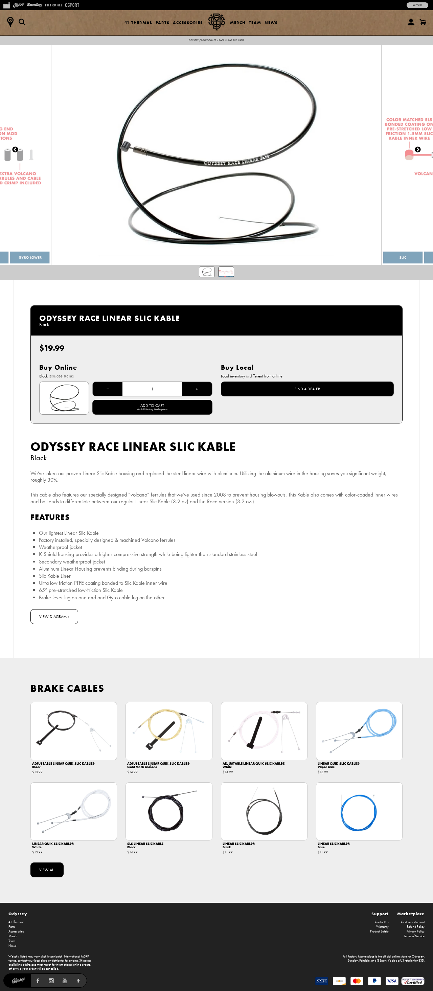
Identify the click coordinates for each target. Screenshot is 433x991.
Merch (238, 22)
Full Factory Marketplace (358, 956)
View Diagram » (54, 616)
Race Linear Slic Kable (231, 40)
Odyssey (194, 40)
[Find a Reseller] (10, 22)
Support (417, 5)
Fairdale (364, 961)
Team (255, 22)
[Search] (22, 22)
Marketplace (411, 913)
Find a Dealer (307, 389)
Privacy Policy (416, 931)
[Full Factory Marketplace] (6, 4)
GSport (381, 961)
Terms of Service (414, 936)
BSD (421, 961)
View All (47, 870)
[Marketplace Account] (411, 22)
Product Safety (379, 931)
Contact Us (382, 922)
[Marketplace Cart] (423, 22)
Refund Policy (416, 927)
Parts (162, 22)
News (271, 22)
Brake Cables (208, 40)
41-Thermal (138, 22)
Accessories (188, 22)
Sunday (353, 961)
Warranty (382, 927)
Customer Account (413, 922)
